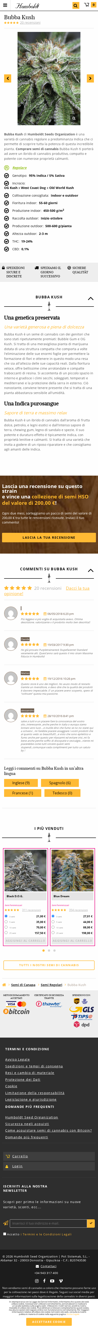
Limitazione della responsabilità (34, 1093)
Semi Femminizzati (13, 905)
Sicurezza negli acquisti (27, 1124)
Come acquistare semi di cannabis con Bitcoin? (48, 1130)
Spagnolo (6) (60, 782)
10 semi (12, 928)
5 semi (12, 922)
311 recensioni (31, 910)
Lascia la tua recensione (49, 537)
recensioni (30, 22)
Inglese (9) (21, 782)
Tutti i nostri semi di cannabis (49, 965)
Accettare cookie (49, 1322)
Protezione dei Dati (22, 1079)
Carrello (94, 4)
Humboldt (26, 6)
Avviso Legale (17, 1059)
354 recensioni (78, 910)
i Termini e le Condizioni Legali (46, 1234)
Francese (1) (22, 793)
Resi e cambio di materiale (29, 1073)
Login (17, 1166)
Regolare (19, 167)
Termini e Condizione (27, 1049)
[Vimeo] (61, 1280)
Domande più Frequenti (29, 1106)
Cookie (11, 1086)
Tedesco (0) (62, 793)
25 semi (12, 933)
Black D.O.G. (15, 896)
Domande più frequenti (26, 1137)
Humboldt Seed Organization (31, 1117)
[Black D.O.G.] (25, 871)
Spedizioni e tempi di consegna (34, 1066)
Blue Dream (62, 896)
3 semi (12, 917)
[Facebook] (44, 1280)
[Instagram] (37, 1280)
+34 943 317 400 (46, 1273)
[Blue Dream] (72, 871)
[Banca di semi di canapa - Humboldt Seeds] (4, 984)
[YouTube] (52, 1280)
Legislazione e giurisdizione (31, 1099)
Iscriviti (91, 1223)
